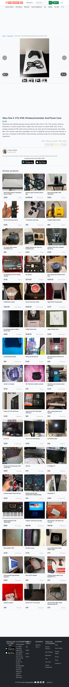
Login (61, 2)
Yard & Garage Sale (48, 666)
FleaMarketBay (29, 682)
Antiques (50, 7)
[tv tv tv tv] (12, 428)
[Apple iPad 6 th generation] (56, 291)
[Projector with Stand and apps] (34, 510)
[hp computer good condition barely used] (12, 318)
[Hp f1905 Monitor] (56, 428)
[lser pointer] (34, 264)
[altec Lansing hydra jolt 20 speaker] (56, 400)
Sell (27, 647)
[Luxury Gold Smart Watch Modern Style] (56, 537)
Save (64, 144)
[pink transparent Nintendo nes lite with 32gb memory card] (56, 346)
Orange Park (55, 141)
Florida (49, 141)
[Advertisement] (34, 22)
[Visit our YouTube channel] (35, 682)
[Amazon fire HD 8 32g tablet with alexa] (34, 400)
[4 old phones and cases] (34, 209)
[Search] (51, 2)
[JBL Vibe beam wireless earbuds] (34, 373)
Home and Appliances (36, 7)
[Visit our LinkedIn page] (43, 682)
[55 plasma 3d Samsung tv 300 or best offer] (12, 455)
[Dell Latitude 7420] (12, 537)
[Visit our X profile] (38, 682)
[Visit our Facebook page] (41, 682)
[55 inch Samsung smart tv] (12, 209)
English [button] (51, 682)
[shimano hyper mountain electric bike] (34, 182)
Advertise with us (38, 646)
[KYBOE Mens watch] (12, 291)
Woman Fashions (9, 7)
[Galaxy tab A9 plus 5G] (34, 346)
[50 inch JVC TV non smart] (34, 592)
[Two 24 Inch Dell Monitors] (34, 428)
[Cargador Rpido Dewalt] (56, 209)
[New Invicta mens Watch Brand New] (56, 264)
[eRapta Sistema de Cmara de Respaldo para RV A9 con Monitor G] (34, 236)
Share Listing (50, 144)
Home (4, 36)
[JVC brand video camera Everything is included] (12, 236)
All (63, 7)
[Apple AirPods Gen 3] (56, 318)
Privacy (57, 657)
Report (58, 144)
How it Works (59, 648)
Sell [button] (57, 2)
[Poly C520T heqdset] (34, 564)
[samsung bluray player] (12, 346)
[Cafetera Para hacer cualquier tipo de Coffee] (56, 236)
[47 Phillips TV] (56, 455)
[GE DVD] (34, 455)
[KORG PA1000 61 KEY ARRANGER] (12, 510)
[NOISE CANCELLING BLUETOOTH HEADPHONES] (34, 482)
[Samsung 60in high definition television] (12, 564)
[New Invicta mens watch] (34, 291)
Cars (45, 7)
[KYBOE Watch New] (34, 318)
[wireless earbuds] (12, 592)
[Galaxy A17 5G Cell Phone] (12, 400)
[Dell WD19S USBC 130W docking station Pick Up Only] (56, 592)
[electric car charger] (12, 373)
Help (56, 645)
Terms (56, 660)
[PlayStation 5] (56, 482)
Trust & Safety (57, 652)
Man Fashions (19, 7)
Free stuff (56, 7)
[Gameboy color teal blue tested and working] (56, 373)
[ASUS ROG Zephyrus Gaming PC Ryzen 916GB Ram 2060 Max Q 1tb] (12, 182)
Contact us (58, 663)
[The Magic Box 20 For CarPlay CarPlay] (12, 264)
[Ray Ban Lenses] (34, 537)
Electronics (26, 7)
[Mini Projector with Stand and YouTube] (56, 510)
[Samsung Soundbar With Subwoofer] (56, 182)
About (27, 650)
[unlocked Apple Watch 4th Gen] (12, 482)
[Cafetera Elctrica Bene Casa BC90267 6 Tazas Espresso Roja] (56, 564)
